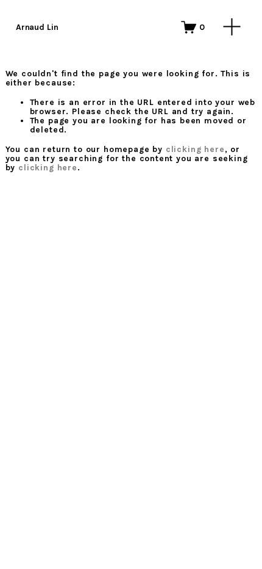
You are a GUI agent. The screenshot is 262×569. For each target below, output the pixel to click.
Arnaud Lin (37, 27)
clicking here (195, 149)
